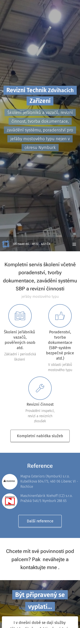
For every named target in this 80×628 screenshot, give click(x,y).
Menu (74, 244)
